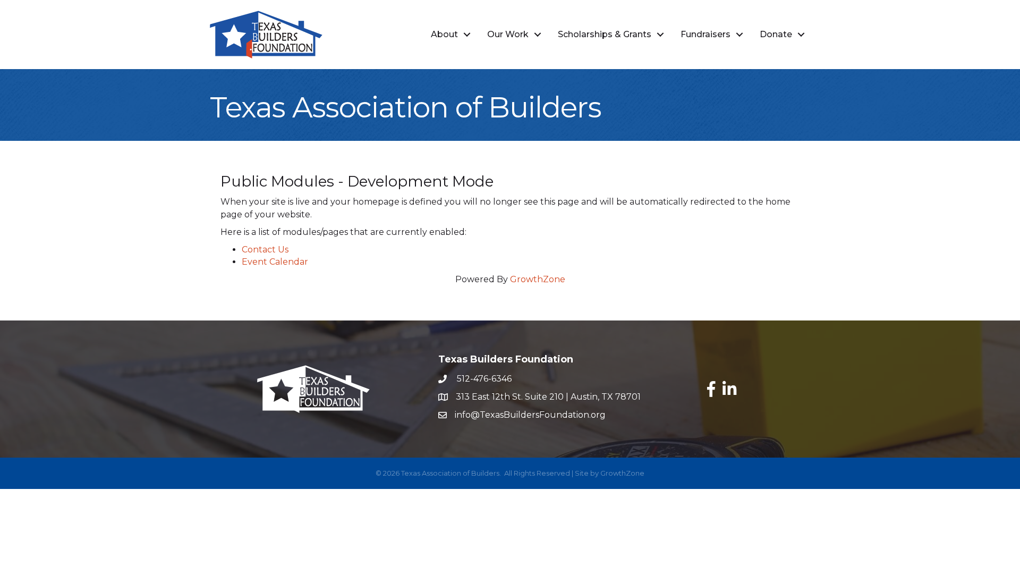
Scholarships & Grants (604, 34)
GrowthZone (537, 279)
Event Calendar (275, 262)
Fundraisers (705, 34)
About (444, 34)
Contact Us (265, 249)
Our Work (508, 34)
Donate (776, 34)
